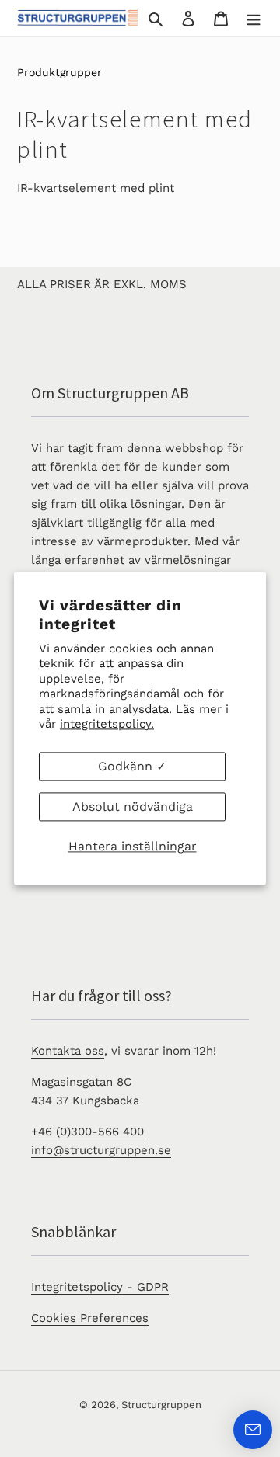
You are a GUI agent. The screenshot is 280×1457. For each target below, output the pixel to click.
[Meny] (253, 18)
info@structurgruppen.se (101, 1150)
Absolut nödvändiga (132, 806)
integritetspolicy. (107, 724)
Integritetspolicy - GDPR (100, 1287)
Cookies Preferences (90, 1318)
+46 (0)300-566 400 (87, 1132)
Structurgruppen (161, 1404)
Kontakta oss (67, 1051)
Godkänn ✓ (132, 766)
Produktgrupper (59, 72)
